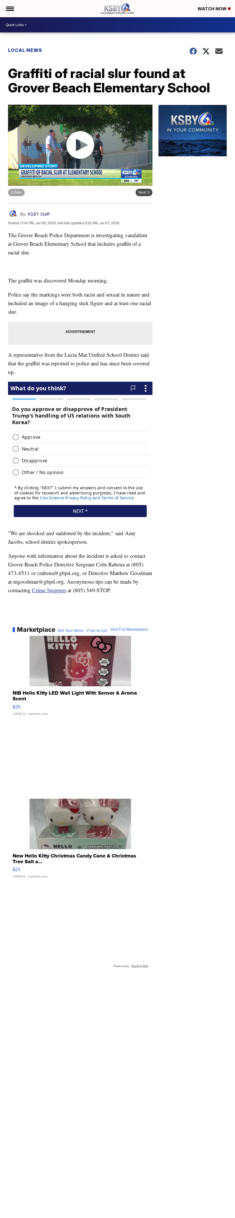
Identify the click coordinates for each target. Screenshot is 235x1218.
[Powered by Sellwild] (139, 966)
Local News (25, 50)
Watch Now (212, 8)
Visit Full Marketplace (129, 629)
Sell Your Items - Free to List (82, 631)
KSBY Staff (39, 214)
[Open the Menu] (9, 8)
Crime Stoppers (49, 590)
